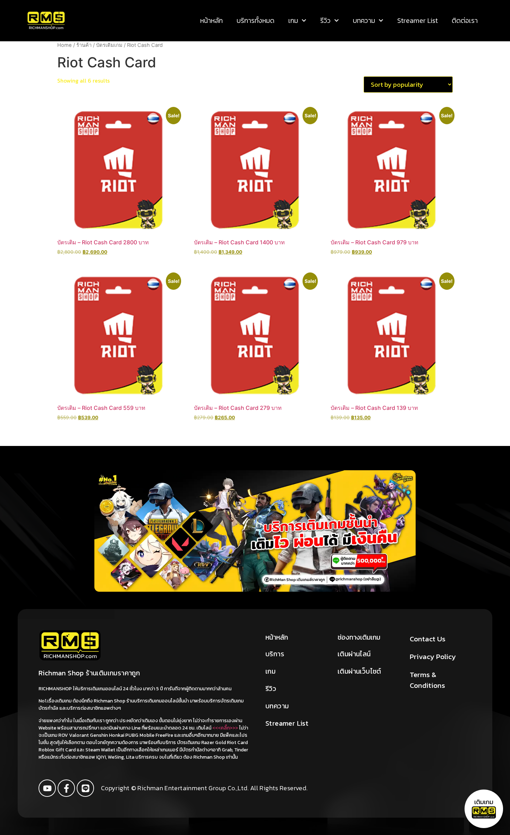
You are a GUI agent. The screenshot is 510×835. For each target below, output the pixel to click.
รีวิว (325, 20)
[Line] (85, 788)
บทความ (364, 20)
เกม (293, 20)
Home (64, 45)
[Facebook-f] (66, 788)
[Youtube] (47, 788)
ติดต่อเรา (465, 20)
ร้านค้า (84, 45)
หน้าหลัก (211, 20)
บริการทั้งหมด (255, 20)
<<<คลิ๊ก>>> (225, 728)
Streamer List (417, 20)
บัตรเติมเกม (109, 45)
